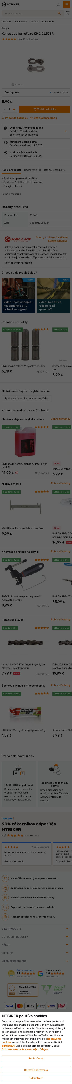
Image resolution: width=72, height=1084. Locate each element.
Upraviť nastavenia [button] (36, 1070)
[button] (8, 1045)
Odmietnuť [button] (36, 1078)
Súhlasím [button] (36, 1059)
